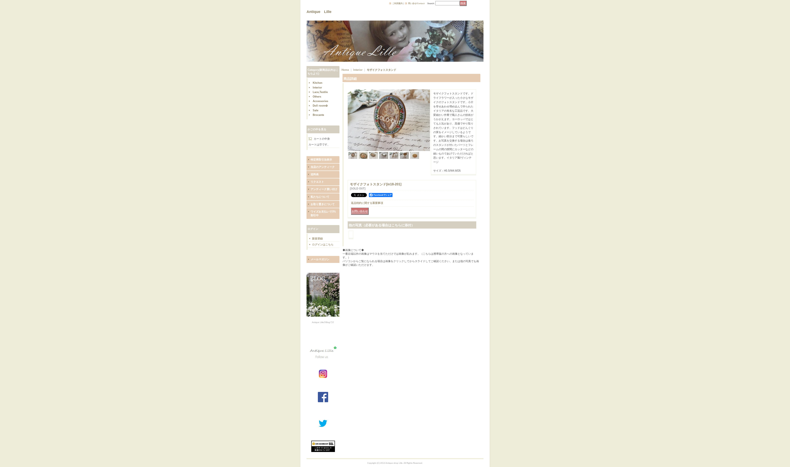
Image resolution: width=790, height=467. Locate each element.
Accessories (320, 101)
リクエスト (317, 181)
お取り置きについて (323, 204)
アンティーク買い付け (324, 189)
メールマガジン (320, 259)
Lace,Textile (320, 92)
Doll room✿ (320, 105)
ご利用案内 (397, 3)
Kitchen (317, 82)
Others (317, 96)
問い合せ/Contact (416, 3)
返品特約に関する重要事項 (367, 202)
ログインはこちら (322, 244)
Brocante (318, 114)
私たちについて (320, 196)
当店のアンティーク (323, 166)
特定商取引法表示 (321, 159)
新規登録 (317, 238)
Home (345, 69)
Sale (315, 110)
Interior (317, 87)
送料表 (315, 174)
